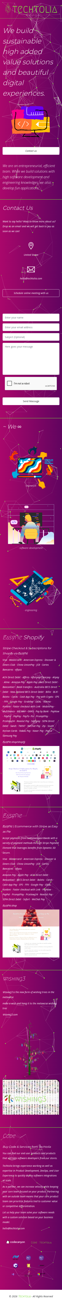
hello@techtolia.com (31, 278)
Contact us (31, 150)
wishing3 (7, 992)
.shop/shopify (14, 742)
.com (10, 1014)
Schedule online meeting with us (31, 293)
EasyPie (23, 653)
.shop (10, 905)
